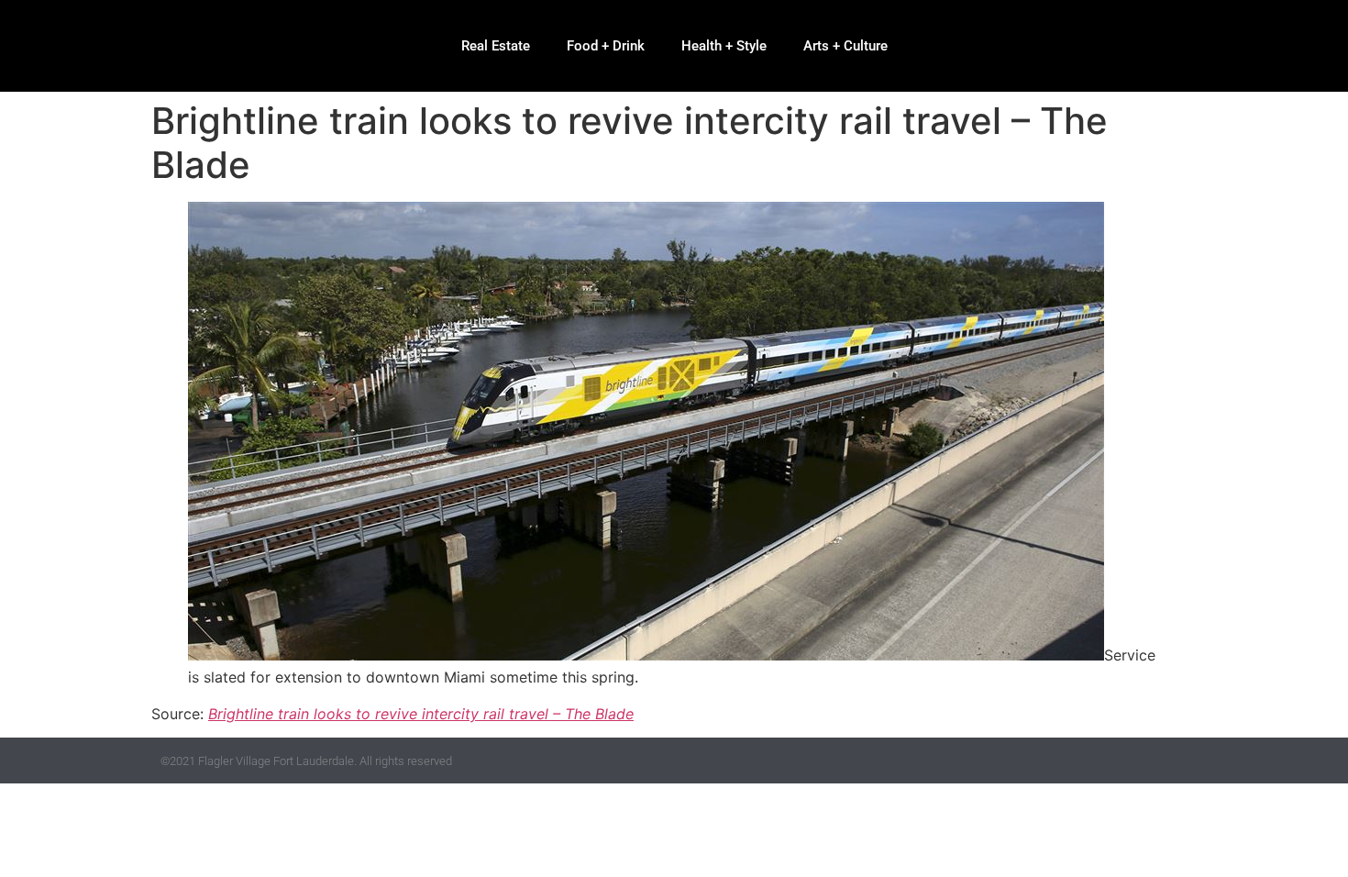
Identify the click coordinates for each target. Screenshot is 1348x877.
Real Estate (495, 46)
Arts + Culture (845, 46)
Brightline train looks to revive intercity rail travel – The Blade (421, 714)
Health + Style (724, 46)
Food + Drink (606, 46)
